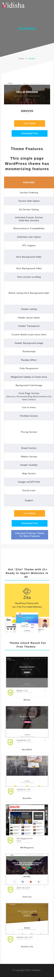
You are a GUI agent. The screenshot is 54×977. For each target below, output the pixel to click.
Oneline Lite (27, 946)
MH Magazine (27, 847)
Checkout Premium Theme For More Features (29, 534)
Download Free (29, 133)
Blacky (27, 700)
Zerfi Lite (27, 897)
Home (21, 58)
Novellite (27, 798)
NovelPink (27, 749)
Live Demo (30, 123)
